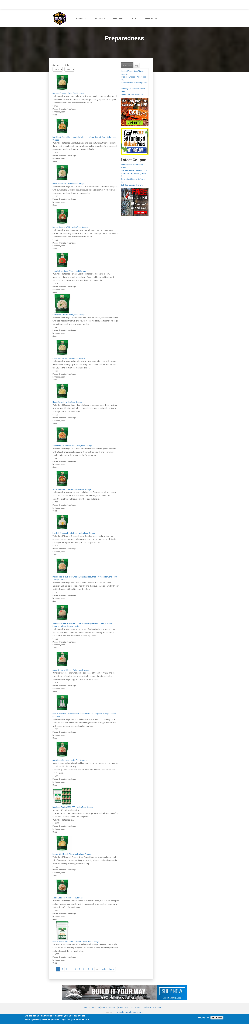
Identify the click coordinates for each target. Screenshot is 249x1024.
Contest (104, 1007)
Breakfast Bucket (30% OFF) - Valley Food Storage (73, 807)
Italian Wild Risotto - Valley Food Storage (69, 358)
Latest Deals (127, 65)
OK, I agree (203, 1017)
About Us (87, 1007)
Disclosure (113, 1007)
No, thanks (217, 1017)
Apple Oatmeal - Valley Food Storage (68, 898)
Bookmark (147, 1007)
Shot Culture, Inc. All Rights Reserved (130, 1012)
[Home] (61, 18)
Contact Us (96, 1007)
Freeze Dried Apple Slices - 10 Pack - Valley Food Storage (76, 942)
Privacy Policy (123, 1007)
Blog (136, 65)
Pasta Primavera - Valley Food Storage (68, 184)
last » (111, 969)
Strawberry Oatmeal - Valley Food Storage (70, 760)
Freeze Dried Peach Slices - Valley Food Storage (72, 854)
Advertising (157, 1007)
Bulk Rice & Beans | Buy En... (133, 94)
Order (67, 65)
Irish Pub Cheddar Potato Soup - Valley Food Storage (74, 533)
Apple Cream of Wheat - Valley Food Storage (71, 670)
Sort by (56, 65)
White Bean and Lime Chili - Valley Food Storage (72, 489)
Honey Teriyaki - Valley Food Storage (67, 402)
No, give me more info (78, 1019)
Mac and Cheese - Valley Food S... (134, 170)
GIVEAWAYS (81, 18)
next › (103, 969)
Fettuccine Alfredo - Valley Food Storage (69, 315)
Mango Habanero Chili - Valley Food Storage (70, 227)
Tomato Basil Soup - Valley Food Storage (69, 271)
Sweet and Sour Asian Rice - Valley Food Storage (72, 446)
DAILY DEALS (99, 18)
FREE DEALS (118, 18)
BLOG (134, 18)
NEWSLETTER (151, 18)
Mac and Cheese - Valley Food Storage (68, 93)
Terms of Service (136, 1007)
